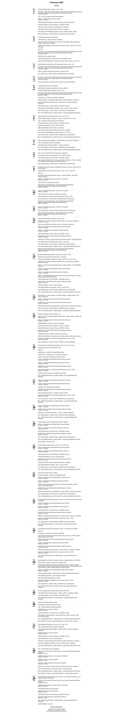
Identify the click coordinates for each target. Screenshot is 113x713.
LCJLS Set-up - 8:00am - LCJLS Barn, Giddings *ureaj (52, 562)
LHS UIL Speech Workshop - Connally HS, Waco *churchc (53, 392)
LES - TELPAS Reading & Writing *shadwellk (49, 607)
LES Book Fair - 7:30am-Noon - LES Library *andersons (52, 354)
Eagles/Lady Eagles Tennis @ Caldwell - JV (49, 313)
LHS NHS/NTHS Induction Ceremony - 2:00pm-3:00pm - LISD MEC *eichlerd (58, 593)
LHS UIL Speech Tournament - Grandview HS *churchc (52, 194)
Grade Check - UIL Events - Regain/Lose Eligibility (51, 97)
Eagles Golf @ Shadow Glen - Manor (47, 602)
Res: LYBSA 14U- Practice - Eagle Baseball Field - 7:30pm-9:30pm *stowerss (58, 621)
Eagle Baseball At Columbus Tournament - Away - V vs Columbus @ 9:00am (58, 528)
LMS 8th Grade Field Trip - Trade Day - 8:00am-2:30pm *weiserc (55, 668)
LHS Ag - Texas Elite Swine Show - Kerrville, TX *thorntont (53, 178)
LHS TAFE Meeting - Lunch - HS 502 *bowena (50, 285)
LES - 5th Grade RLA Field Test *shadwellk (49, 142)
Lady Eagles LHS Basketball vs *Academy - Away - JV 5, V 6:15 (54, 132)
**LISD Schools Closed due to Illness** (48, 37)
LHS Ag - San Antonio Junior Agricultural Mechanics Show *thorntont (55, 539)
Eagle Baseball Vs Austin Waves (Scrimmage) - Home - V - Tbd (54, 254)
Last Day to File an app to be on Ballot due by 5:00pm (52, 373)
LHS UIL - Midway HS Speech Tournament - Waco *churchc (53, 71)
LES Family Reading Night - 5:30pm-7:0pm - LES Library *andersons (56, 224)
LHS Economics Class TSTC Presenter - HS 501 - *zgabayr (53, 325)
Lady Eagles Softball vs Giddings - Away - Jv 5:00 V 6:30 (52, 464)
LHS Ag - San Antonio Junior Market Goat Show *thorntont (53, 230)
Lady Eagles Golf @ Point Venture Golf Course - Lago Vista (53, 241)
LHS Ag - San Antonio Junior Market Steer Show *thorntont (53, 427)
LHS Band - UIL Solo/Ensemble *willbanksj (49, 387)
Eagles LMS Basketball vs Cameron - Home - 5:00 (51, 218)
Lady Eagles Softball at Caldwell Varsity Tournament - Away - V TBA (55, 518)
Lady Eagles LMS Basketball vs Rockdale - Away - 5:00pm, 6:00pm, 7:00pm (58, 108)
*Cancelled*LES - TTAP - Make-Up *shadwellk (50, 39)
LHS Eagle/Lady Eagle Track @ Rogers (48, 688)
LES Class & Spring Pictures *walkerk (47, 472)
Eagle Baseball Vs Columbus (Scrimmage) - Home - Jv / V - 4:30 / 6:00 (56, 170)
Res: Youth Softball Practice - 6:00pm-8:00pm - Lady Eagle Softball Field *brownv (59, 112)
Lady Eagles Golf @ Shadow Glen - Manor (49, 577)
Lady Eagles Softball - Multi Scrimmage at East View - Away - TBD (55, 196)
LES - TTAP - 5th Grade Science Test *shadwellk (50, 16)
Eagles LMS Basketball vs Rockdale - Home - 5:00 (51, 90)
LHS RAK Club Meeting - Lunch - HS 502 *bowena (51, 125)
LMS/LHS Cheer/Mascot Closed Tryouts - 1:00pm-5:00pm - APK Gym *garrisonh (59, 549)
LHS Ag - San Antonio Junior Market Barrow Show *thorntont (53, 362)
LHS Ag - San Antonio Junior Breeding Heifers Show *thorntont (54, 226)
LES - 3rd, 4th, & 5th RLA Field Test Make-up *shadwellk (52, 153)
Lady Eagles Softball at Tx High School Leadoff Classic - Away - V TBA (56, 338)
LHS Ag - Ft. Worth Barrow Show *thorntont (49, 18)
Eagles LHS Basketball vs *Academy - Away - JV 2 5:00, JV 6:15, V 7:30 (56, 118)
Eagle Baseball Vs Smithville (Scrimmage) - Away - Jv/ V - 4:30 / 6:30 (56, 345)
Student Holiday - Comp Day (45, 703)
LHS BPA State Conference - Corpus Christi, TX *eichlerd (53, 656)
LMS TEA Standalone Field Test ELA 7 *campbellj (51, 127)
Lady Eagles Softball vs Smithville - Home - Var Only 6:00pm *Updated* (56, 643)
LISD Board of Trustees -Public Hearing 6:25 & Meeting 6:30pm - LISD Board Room (60, 239)
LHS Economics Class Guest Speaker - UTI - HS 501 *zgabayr (54, 155)
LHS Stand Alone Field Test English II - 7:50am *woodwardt (53, 145)
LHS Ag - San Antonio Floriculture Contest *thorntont (51, 356)
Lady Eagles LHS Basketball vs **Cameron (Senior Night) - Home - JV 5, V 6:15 (58, 60)
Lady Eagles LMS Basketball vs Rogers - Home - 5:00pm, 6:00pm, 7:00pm (57, 31)
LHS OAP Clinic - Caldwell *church (47, 56)
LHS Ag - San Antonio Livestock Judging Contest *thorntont (53, 590)
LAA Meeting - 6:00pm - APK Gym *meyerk (49, 604)
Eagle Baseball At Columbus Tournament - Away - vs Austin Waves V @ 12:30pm (59, 560)
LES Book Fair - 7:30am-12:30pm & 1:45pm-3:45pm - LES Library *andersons (58, 220)
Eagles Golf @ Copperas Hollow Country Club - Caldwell (52, 88)
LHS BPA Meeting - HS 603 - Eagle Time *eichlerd (51, 323)
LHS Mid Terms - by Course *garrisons (48, 609)
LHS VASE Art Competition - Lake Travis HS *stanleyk (52, 575)
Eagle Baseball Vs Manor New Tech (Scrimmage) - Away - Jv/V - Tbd (56, 64)
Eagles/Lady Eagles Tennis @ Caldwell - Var (49, 347)
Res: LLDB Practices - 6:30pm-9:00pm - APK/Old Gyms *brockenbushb (56, 33)
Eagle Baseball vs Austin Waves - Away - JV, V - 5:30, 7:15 (53, 445)
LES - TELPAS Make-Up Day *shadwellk (48, 648)
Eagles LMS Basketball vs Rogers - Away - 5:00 (50, 9)
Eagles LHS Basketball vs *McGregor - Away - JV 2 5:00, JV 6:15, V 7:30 (57, 259)
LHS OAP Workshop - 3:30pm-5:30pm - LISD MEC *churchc (53, 595)
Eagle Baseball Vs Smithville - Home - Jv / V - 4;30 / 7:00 (53, 624)
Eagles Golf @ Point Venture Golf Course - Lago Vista (52, 256)
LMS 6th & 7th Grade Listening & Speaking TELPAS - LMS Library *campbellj (58, 666)
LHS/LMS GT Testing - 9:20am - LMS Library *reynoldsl (52, 333)
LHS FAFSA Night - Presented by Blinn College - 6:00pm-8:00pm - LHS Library (58, 99)
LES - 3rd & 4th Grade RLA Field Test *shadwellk (50, 120)
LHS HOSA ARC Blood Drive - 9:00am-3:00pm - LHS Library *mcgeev (56, 22)
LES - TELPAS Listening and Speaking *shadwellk (51, 626)
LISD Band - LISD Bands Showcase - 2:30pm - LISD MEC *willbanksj (56, 412)
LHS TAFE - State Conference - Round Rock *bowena (52, 662)
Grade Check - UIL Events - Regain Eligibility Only (51, 352)
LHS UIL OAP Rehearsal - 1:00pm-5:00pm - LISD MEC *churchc (54, 58)
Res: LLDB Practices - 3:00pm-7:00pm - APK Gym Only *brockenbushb (56, 81)
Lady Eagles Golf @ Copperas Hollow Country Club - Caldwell (54, 130)
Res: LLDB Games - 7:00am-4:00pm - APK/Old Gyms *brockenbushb (56, 73)
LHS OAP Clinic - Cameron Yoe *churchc (48, 182)
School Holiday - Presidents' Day (46, 441)
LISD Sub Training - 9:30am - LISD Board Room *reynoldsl (53, 26)
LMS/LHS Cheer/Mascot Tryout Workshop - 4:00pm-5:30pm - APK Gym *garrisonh (59, 305)
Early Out (40, 49)
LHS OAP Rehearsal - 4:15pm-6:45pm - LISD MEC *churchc (53, 24)
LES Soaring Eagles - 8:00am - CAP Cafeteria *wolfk (51, 475)
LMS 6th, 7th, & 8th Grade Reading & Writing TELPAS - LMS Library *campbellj (58, 640)
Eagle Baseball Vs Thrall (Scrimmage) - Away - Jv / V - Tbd (53, 116)
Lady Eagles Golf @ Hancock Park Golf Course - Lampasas (53, 29)
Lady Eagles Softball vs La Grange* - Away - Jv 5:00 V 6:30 (53, 287)
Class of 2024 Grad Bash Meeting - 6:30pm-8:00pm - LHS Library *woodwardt (58, 140)
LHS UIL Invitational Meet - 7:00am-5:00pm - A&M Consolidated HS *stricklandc (58, 573)
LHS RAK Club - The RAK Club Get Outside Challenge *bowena (54, 235)
